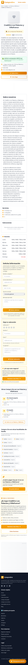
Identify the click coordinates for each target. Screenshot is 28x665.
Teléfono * (5, 285)
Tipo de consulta (7, 291)
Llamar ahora (14, 73)
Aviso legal (3, 652)
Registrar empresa (5, 632)
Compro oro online (5, 602)
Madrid (3, 613)
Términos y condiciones (6, 648)
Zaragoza (3, 622)
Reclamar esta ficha (13, 379)
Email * (5, 337)
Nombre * (5, 330)
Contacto (3, 638)
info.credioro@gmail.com (9, 69)
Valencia (3, 618)
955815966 (5, 67)
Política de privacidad (6, 645)
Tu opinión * (6, 345)
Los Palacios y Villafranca (14, 6)
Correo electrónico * (8, 279)
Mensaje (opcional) (7, 297)
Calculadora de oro (5, 604)
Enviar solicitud (14, 310)
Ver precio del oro (14, 489)
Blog (2, 606)
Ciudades (6, 6)
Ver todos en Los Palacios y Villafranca (14, 422)
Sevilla (2, 620)
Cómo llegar (15, 77)
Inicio (2, 6)
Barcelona (3, 615)
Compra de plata (5, 599)
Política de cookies (5, 650)
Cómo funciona (14, 531)
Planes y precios (5, 634)
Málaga (3, 625)
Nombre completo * (7, 274)
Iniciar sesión (22, 2)
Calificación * (6, 325)
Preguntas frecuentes (6, 636)
